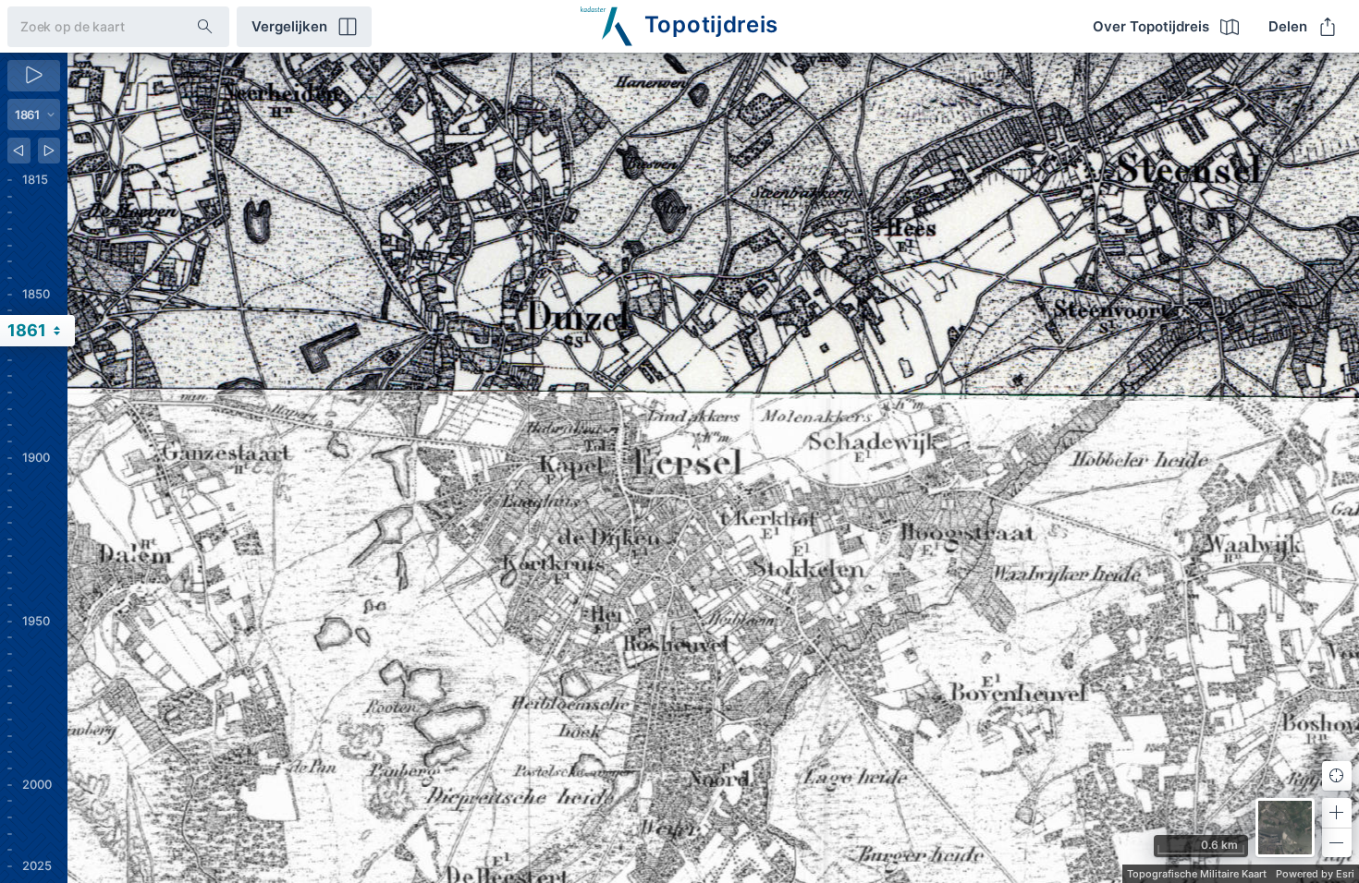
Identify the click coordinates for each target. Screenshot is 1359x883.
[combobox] (87, 26)
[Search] (205, 27)
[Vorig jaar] (19, 150)
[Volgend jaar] (49, 150)
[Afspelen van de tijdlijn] (33, 75)
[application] (713, 468)
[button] (1337, 813)
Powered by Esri (1315, 873)
